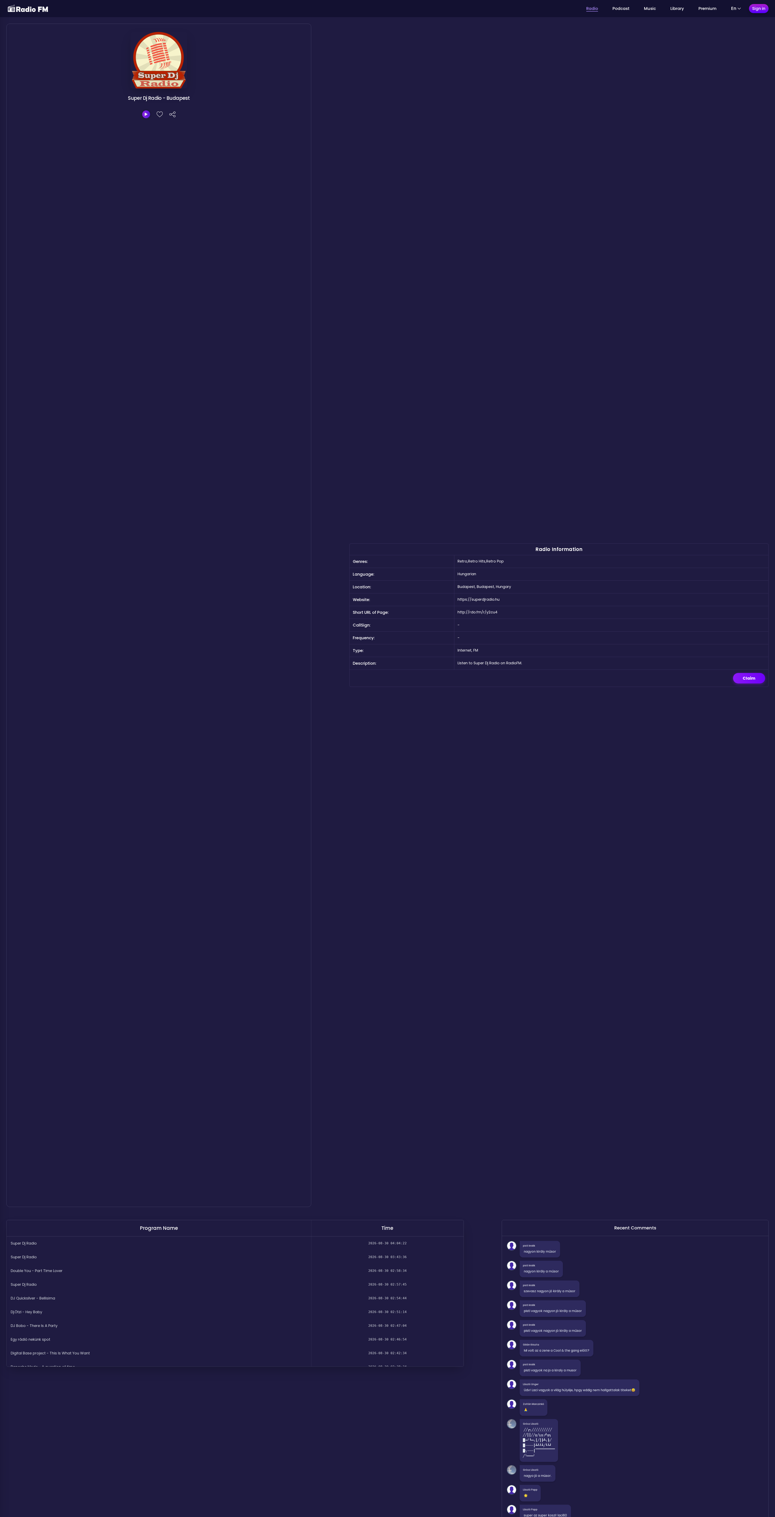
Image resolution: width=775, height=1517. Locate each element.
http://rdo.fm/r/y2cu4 (477, 612)
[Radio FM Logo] (28, 9)
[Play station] (146, 114)
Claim (749, 678)
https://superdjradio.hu (479, 599)
